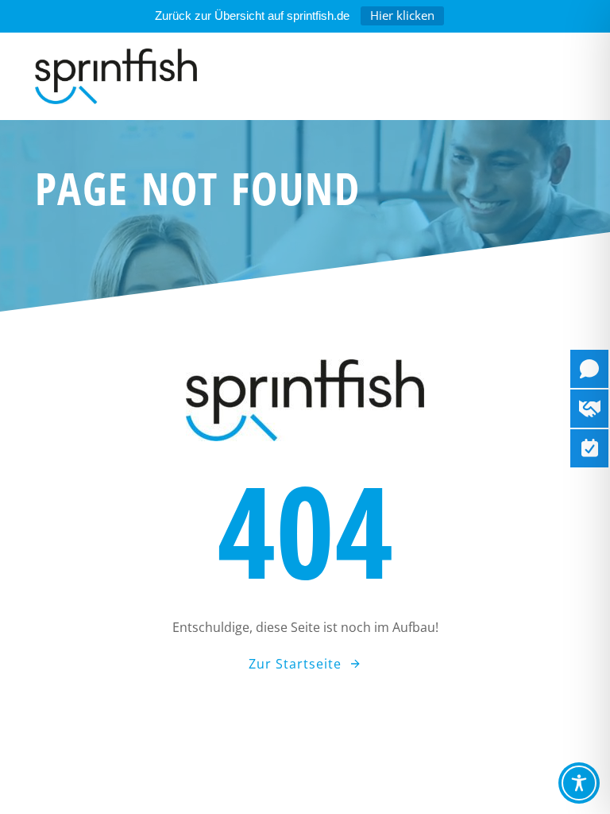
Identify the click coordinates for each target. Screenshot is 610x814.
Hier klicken (402, 15)
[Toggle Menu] (545, 76)
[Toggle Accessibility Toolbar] (579, 783)
